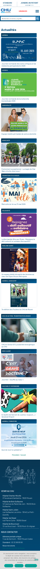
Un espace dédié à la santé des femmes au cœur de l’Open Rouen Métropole (18, 275)
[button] (37, 11)
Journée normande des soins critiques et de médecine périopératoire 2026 (19, 65)
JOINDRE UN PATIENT (29, 3)
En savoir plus (31, 566)
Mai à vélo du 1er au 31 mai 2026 (13, 204)
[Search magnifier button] (37, 18)
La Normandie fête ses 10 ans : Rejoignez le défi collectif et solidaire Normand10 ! (18, 240)
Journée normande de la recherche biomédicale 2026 (15, 100)
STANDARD (7, 3)
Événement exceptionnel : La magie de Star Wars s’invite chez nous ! (18, 170)
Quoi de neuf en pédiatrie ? (12, 450)
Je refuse (19, 566)
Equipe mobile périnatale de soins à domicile (19, 134)
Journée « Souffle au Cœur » (13, 380)
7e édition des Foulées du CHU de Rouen (17, 309)
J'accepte (8, 566)
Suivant (23, 455)
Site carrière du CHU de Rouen (14, 548)
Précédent (15, 455)
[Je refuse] (36, 560)
